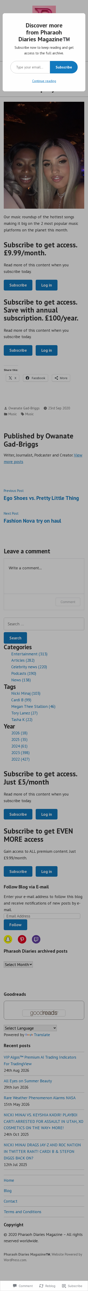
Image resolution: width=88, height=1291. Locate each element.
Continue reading (44, 81)
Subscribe (64, 67)
